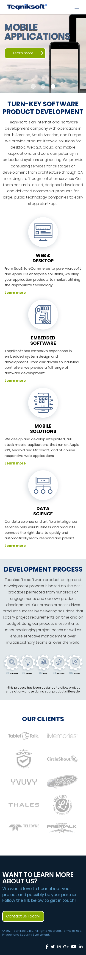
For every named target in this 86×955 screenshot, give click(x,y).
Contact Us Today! (23, 916)
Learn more (23, 53)
